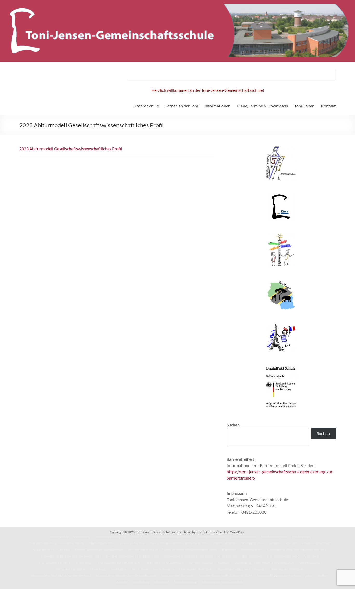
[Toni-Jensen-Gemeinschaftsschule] (177, 2)
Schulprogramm (253, 543)
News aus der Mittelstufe (287, 569)
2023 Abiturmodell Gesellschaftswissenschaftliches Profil (70, 148)
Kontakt (328, 105)
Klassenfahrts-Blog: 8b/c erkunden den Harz (296, 550)
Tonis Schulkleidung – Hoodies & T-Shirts (57, 543)
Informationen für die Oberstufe (118, 563)
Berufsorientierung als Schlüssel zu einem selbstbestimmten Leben (172, 550)
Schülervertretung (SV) (110, 537)
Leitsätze (275, 543)
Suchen (323, 433)
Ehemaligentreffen (102, 543)
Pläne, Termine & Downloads (262, 105)
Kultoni (323, 576)
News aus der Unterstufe (195, 569)
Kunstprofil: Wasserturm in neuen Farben (285, 576)
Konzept (291, 543)
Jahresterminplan (201, 563)
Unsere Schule (146, 105)
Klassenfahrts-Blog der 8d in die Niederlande (71, 556)
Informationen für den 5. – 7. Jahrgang (293, 556)
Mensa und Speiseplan (70, 569)
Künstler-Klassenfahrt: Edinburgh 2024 (132, 556)
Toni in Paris (139, 569)
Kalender (224, 563)
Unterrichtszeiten (225, 543)
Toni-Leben (304, 105)
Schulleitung (81, 537)
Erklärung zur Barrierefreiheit (222, 582)
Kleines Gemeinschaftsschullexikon (99, 550)
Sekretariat (161, 582)
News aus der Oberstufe (177, 576)
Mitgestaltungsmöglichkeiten (172, 537)
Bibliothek (229, 550)
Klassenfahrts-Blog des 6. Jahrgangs (188, 556)
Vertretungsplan (310, 563)
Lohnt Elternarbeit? (243, 537)
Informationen (218, 105)
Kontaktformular (185, 582)
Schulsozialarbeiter (274, 537)
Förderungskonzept (316, 543)
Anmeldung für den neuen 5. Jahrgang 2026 (264, 563)
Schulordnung (227, 556)
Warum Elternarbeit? (211, 537)
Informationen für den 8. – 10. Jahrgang (64, 563)
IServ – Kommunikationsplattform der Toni (179, 543)
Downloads (98, 569)
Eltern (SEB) (139, 537)
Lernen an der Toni (181, 105)
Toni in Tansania (163, 569)
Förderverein (301, 537)
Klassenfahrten (251, 550)
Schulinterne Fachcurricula (51, 550)
